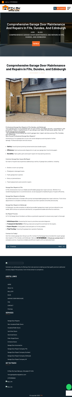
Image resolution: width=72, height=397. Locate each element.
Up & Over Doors (12, 331)
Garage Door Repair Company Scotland (19, 352)
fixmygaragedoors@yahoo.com (17, 374)
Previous (13, 246)
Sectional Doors (12, 335)
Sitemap (10, 309)
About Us (10, 288)
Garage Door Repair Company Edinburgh (19, 356)
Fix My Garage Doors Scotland (15, 131)
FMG (41, 395)
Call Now (36, 43)
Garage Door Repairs (14, 321)
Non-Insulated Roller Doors (15, 324)
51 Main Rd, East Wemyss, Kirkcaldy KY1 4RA (21, 371)
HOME (9, 284)
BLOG (9, 295)
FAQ (9, 302)
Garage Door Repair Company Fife (17, 349)
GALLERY (10, 291)
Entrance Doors (12, 342)
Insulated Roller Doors (14, 328)
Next (60, 246)
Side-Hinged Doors (13, 338)
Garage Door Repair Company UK (17, 359)
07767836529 (11, 378)
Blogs (40, 32)
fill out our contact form (55, 238)
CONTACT (10, 305)
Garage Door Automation (15, 345)
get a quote (61, 8)
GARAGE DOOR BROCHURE (16, 298)
